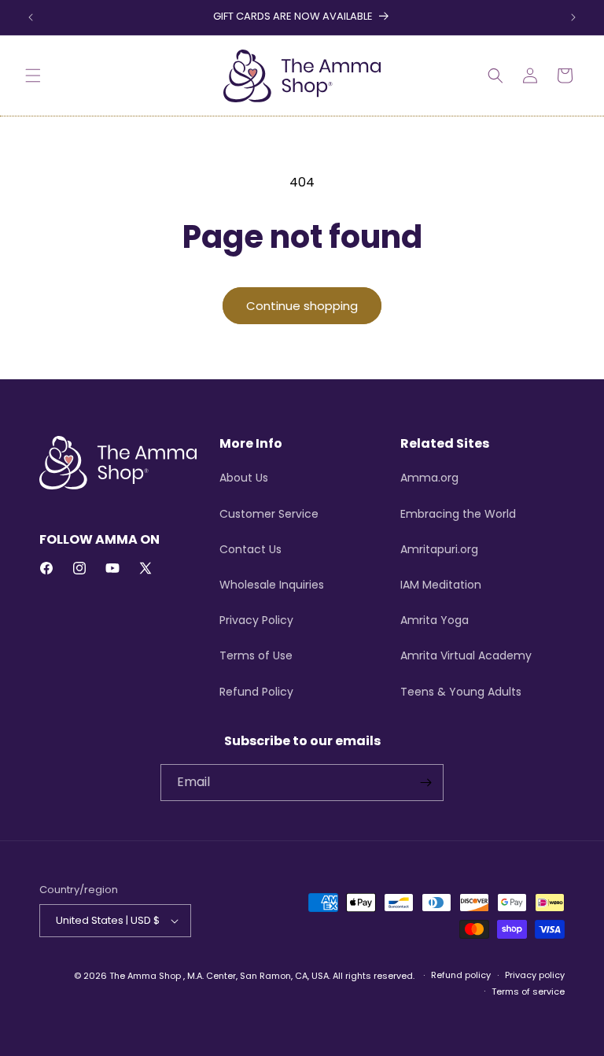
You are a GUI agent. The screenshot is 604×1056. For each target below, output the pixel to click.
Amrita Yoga (434, 620)
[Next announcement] (573, 17)
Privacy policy (535, 975)
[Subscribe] (425, 782)
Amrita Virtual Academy (466, 655)
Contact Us (250, 549)
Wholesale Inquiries (271, 585)
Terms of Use (256, 655)
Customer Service (269, 514)
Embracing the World (458, 514)
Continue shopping (302, 305)
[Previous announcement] (30, 17)
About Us (243, 478)
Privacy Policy (256, 620)
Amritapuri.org (439, 549)
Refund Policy (256, 692)
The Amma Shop (145, 975)
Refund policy (461, 975)
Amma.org (429, 478)
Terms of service (528, 991)
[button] (33, 75)
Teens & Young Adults (460, 692)
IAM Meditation (440, 585)
